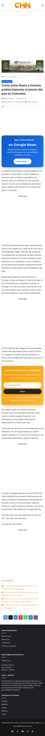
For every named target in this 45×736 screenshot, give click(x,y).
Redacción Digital (8, 98)
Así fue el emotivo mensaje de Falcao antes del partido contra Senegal (20, 593)
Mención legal (6, 636)
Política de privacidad (9, 646)
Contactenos (6, 643)
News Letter (6, 639)
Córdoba (4, 701)
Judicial (4, 707)
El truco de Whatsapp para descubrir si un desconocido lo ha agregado (19, 587)
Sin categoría (12, 77)
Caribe (4, 714)
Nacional (4, 711)
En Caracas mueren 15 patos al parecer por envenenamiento (20, 606)
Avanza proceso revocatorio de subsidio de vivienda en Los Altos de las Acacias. (20, 600)
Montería (5, 704)
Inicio (5, 77)
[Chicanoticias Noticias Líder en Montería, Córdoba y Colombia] (22, 5)
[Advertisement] (22, 36)
